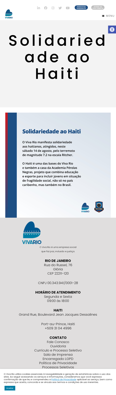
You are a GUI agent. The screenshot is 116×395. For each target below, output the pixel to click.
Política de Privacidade (58, 363)
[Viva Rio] (9, 10)
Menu (110, 15)
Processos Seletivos (58, 367)
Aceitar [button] (9, 388)
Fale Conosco (58, 342)
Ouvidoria (58, 346)
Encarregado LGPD (58, 358)
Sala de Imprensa (58, 354)
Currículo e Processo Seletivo (58, 350)
